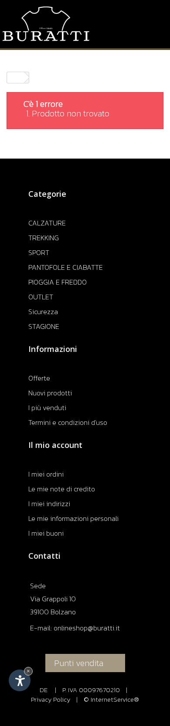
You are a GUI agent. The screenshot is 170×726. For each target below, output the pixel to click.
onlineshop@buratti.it (87, 628)
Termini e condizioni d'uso (67, 422)
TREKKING (43, 237)
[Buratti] (45, 24)
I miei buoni (46, 533)
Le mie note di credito (61, 489)
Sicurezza (43, 311)
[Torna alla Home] (15, 77)
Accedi (147, 7)
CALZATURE (47, 223)
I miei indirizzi (49, 503)
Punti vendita (78, 663)
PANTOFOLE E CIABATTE (65, 267)
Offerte (39, 378)
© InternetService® (111, 699)
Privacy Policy (50, 699)
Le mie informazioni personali (73, 518)
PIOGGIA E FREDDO (57, 282)
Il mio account (55, 445)
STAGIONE (43, 326)
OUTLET (40, 297)
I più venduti (47, 407)
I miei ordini (46, 474)
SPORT (38, 252)
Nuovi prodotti (50, 393)
